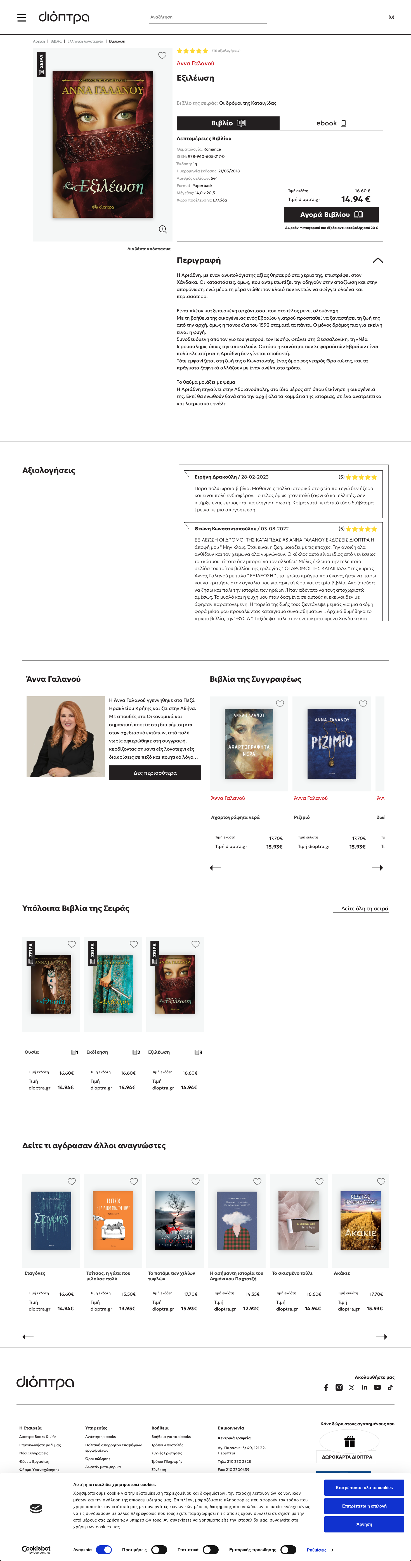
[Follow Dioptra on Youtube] (377, 1387)
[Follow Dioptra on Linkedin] (364, 1387)
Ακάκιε (342, 1273)
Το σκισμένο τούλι (292, 1273)
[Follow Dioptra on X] (352, 1387)
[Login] (380, 17)
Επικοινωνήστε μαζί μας (40, 1445)
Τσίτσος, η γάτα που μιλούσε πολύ (108, 1275)
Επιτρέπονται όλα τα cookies (364, 1487)
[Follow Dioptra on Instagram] (339, 1387)
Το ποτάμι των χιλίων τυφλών (171, 1275)
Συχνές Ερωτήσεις (167, 1453)
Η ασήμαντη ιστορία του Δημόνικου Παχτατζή (236, 1275)
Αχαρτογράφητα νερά (235, 817)
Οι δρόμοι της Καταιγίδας (247, 103)
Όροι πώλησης (97, 1458)
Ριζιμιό (302, 817)
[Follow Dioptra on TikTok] (390, 1387)
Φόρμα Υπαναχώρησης (39, 1469)
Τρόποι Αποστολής (167, 1445)
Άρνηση (364, 1524)
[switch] (159, 1549)
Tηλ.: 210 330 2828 (234, 1461)
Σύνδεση (159, 1469)
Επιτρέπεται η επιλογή (364, 1506)
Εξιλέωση (159, 1052)
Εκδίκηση (97, 1052)
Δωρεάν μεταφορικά (103, 1466)
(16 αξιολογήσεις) (226, 50)
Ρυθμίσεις (317, 1550)
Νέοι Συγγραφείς (33, 1453)
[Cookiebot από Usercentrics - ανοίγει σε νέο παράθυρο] (36, 1550)
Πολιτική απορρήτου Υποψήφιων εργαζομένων (113, 1448)
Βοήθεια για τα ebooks (171, 1436)
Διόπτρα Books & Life (37, 1436)
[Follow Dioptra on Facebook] (326, 1387)
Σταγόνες (35, 1273)
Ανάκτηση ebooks (100, 1436)
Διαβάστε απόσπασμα (149, 248)
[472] (103, 145)
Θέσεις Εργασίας (34, 1461)
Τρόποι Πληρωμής (167, 1461)
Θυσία (32, 1052)
